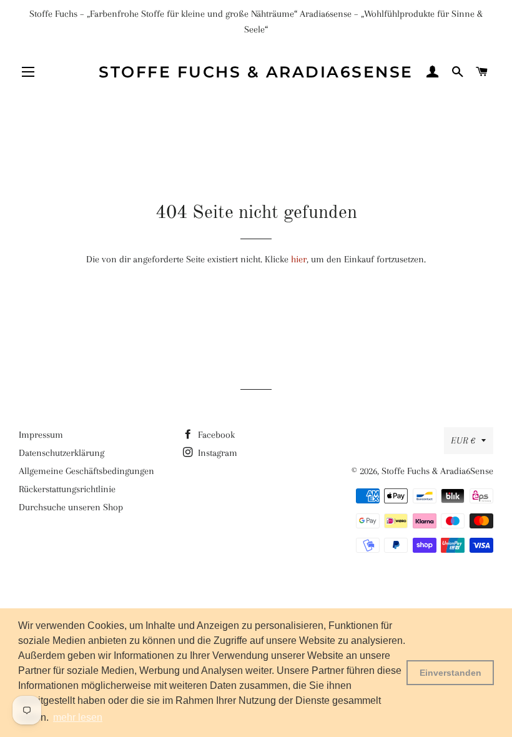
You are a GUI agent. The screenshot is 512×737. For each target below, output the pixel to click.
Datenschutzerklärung (61, 452)
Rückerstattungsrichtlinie (67, 489)
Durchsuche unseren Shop (71, 507)
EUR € (463, 440)
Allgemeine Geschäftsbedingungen (86, 471)
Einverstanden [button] (450, 673)
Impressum (41, 434)
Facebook (215, 434)
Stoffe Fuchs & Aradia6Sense (256, 71)
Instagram (216, 452)
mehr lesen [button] (77, 717)
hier (299, 259)
